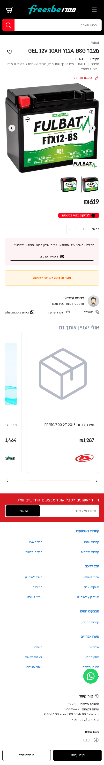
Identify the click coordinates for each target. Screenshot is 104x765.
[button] (63, 403)
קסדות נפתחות (90, 552)
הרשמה (23, 510)
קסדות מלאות (34, 552)
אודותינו (94, 647)
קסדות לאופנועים (87, 531)
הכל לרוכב (92, 566)
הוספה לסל (26, 755)
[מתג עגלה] (9, 9)
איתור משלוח (34, 667)
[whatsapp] (90, 676)
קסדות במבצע (90, 622)
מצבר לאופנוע (34, 577)
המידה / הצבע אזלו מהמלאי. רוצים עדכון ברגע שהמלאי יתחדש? (54, 245)
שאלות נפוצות (34, 657)
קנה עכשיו (77, 755)
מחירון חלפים (90, 667)
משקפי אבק (91, 587)
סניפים (38, 647)
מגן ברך (38, 587)
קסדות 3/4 (36, 542)
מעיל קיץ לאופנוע (88, 597)
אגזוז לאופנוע (34, 597)
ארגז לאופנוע (91, 577)
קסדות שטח (91, 542)
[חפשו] (8, 25)
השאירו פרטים (49, 256)
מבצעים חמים (89, 611)
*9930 (88, 312)
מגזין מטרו (92, 657)
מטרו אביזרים (90, 636)
